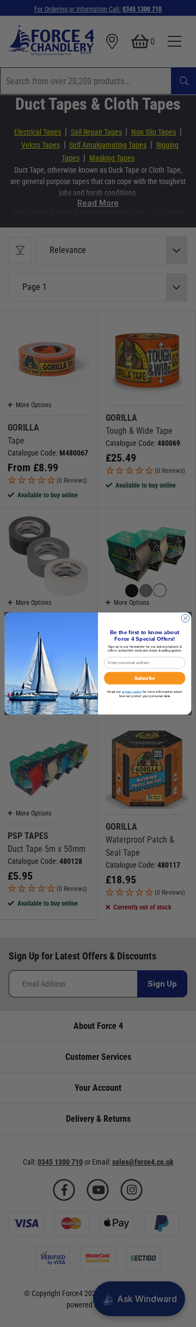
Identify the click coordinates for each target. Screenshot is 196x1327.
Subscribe (144, 678)
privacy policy (132, 691)
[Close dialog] (185, 618)
